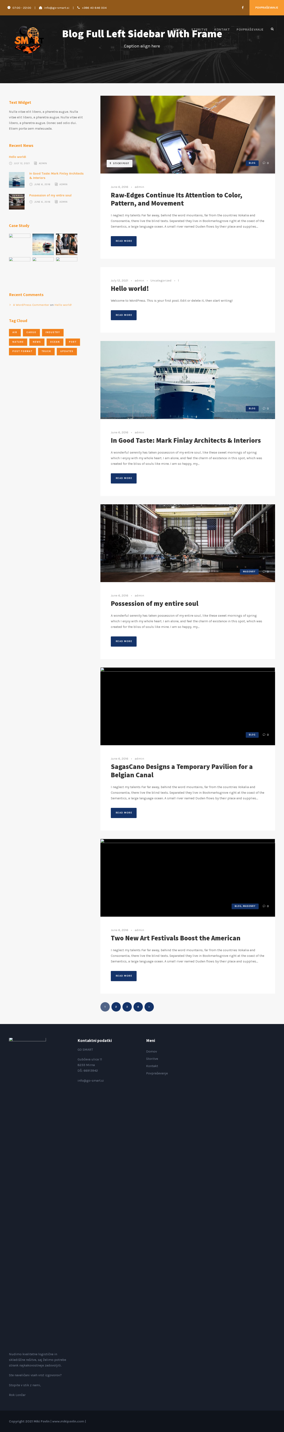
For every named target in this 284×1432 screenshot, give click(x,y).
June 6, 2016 (119, 187)
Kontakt (222, 29)
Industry (53, 332)
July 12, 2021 (119, 280)
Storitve (199, 29)
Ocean (55, 342)
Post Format (22, 351)
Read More (124, 240)
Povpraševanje (266, 7)
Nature (18, 342)
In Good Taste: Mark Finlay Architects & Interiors (186, 440)
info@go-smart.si (56, 8)
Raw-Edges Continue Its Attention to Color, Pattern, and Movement (176, 199)
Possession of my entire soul (154, 603)
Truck (46, 351)
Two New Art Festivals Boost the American (176, 937)
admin (139, 187)
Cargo (31, 332)
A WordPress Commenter (31, 305)
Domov (179, 29)
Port (73, 342)
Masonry (249, 571)
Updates (66, 351)
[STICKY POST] (187, 134)
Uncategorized (161, 280)
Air (14, 332)
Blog (252, 163)
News (37, 342)
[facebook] (243, 8)
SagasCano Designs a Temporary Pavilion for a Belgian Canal (182, 770)
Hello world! (130, 288)
